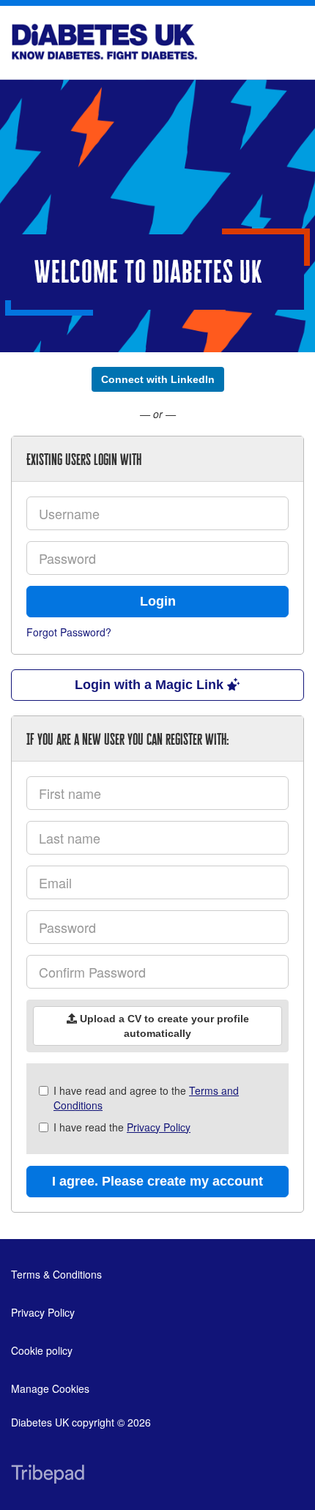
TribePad (47, 1476)
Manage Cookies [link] (50, 1388)
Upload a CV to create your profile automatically (163, 1026)
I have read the (121, 1127)
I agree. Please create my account (157, 1181)
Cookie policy (42, 1350)
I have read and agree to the (146, 1097)
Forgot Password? (68, 632)
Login (158, 601)
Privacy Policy (158, 1127)
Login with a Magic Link (151, 684)
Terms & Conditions (56, 1274)
